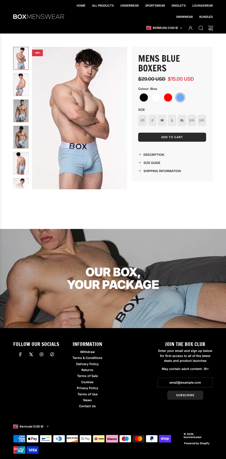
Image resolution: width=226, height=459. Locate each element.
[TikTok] (52, 354)
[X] (31, 354)
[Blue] (180, 97)
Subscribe (185, 395)
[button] (42, 118)
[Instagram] (41, 354)
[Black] (143, 97)
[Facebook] (20, 354)
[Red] (168, 97)
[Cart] (210, 28)
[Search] (201, 28)
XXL (192, 120)
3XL (202, 120)
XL (182, 120)
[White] (156, 97)
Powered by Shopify (196, 443)
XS (142, 120)
